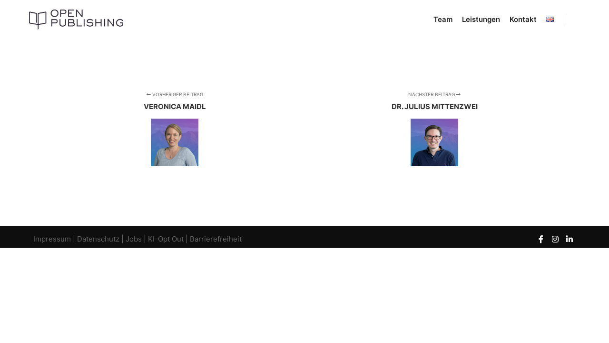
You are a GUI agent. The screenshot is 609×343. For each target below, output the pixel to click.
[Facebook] (541, 239)
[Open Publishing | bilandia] (76, 19)
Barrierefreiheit (216, 238)
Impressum (53, 238)
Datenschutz (98, 238)
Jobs (134, 238)
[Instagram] (555, 239)
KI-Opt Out (166, 238)
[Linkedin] (569, 239)
